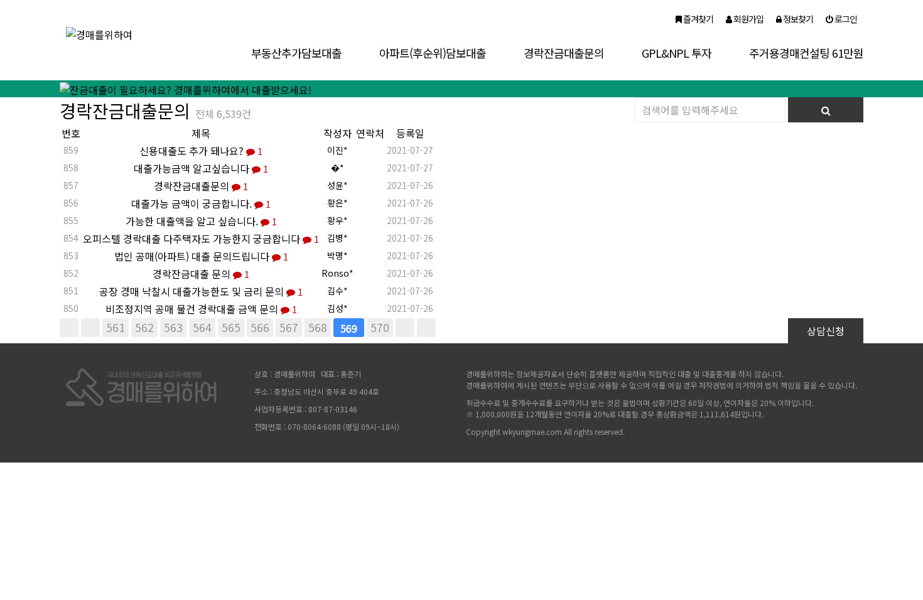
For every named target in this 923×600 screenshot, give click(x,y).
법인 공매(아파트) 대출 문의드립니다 (201, 256)
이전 (90, 327)
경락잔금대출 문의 (201, 273)
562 (144, 327)
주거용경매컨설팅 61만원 (806, 53)
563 (173, 327)
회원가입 (747, 19)
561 (115, 327)
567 (288, 327)
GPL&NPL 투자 (676, 53)
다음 (405, 327)
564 (202, 327)
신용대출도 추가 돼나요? (200, 150)
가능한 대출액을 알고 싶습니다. (201, 220)
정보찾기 (797, 19)
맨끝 (426, 327)
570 (379, 327)
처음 (69, 327)
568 (317, 327)
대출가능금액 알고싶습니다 (201, 168)
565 (231, 327)
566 (260, 327)
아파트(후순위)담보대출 (432, 53)
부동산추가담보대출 (296, 53)
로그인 (845, 19)
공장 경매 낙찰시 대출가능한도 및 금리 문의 (201, 291)
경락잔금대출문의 (564, 53)
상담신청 (826, 330)
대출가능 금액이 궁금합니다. (201, 203)
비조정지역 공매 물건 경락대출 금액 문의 (201, 308)
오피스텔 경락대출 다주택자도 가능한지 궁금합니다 (201, 238)
